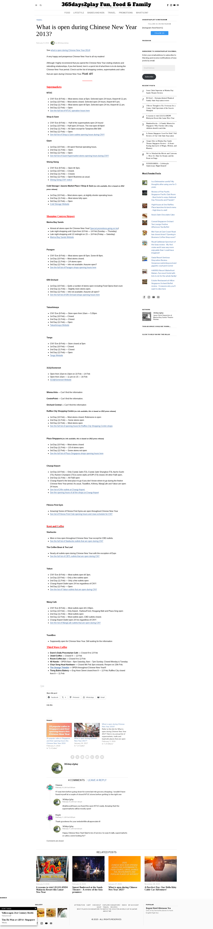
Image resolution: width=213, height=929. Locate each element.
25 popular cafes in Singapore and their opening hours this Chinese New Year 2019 (58, 740)
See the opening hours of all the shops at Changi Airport (74, 492)
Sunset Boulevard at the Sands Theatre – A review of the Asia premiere (87, 889)
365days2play (63, 43)
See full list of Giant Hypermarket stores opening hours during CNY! (79, 156)
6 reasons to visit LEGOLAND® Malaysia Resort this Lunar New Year (160, 117)
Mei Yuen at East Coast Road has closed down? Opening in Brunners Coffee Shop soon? (163, 234)
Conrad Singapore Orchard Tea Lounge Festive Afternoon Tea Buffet (162, 224)
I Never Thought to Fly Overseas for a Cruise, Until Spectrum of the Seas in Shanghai (160, 108)
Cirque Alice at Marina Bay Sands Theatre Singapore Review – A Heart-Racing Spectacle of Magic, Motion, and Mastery (161, 144)
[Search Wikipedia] (41, 686)
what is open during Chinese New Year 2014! (70, 50)
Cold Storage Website (59, 204)
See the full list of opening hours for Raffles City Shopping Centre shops (81, 426)
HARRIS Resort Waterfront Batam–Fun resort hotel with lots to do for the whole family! (163, 273)
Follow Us (159, 33)
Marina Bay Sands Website (62, 237)
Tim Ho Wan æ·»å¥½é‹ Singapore (18, 920)
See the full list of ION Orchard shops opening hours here (75, 295)
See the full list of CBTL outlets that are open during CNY (75, 556)
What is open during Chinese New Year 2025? (122, 888)
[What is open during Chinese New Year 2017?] (86, 730)
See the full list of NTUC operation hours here (70, 111)
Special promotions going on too (104, 228)
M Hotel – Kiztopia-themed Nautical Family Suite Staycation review (160, 99)
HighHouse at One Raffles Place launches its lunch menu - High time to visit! (163, 207)
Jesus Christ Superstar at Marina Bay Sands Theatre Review (160, 91)
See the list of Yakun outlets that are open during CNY (73, 589)
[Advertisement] (159, 374)
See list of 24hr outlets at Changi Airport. (67, 490)
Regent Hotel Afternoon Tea (158, 908)
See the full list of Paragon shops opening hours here (73, 267)
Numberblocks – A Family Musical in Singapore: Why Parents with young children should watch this (160, 125)
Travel (39, 20)
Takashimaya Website (59, 325)
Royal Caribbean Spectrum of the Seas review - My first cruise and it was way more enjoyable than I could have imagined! (163, 247)
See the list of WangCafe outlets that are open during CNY (75, 623)
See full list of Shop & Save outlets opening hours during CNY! (77, 135)
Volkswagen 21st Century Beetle (18, 913)
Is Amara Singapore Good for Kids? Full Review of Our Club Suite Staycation (161, 134)
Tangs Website (56, 355)
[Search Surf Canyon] (43, 686)
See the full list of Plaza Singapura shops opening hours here (76, 453)
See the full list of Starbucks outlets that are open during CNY (76, 541)
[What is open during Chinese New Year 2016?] (116, 734)
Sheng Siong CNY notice (61, 180)
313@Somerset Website (60, 380)
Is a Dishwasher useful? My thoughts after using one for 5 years (163, 184)
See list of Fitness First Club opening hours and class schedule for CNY (81, 514)
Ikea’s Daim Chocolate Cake (163, 215)
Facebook (146, 40)
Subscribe (149, 77)
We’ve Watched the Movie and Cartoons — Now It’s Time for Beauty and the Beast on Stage (161, 155)
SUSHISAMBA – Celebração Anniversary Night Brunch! (157, 164)
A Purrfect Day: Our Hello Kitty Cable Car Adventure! (160, 888)
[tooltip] (167, 5)
